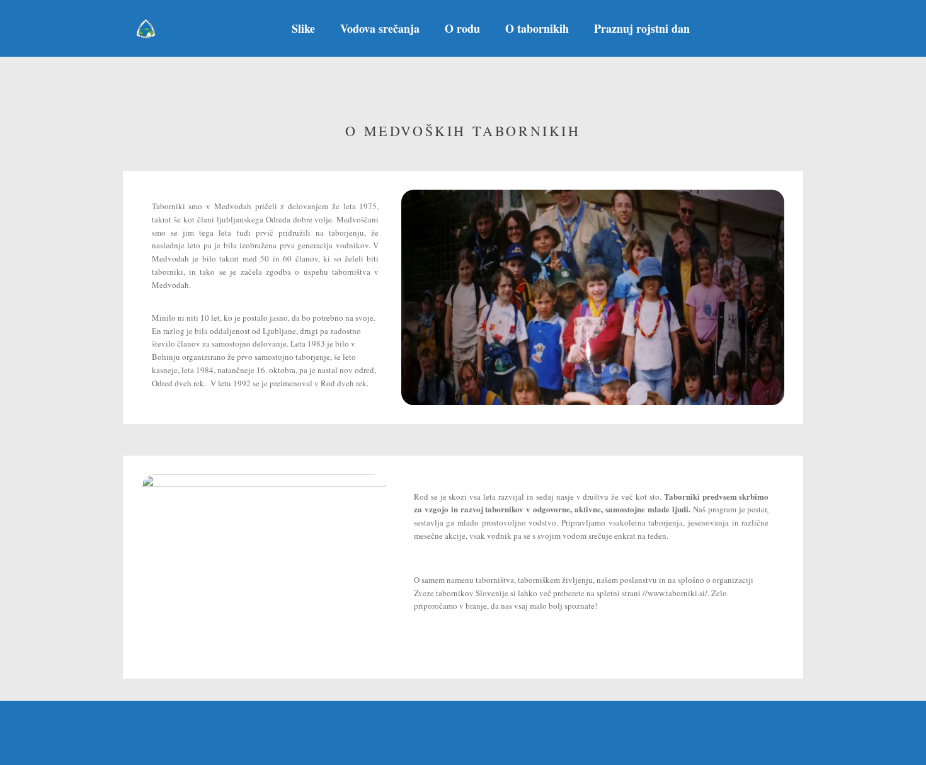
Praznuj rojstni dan (642, 28)
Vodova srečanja (380, 28)
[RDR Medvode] (146, 28)
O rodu (462, 28)
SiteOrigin (456, 740)
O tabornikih (537, 28)
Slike (303, 28)
